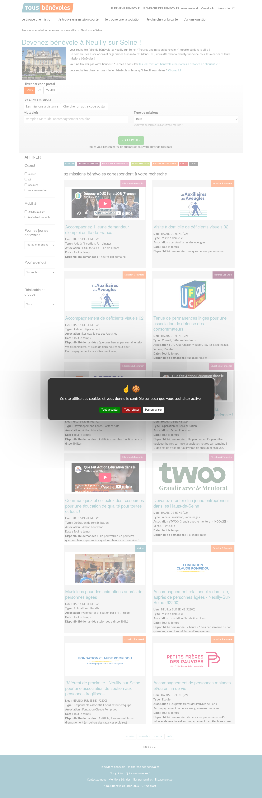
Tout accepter (110, 409)
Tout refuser (131, 409)
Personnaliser (153, 409)
